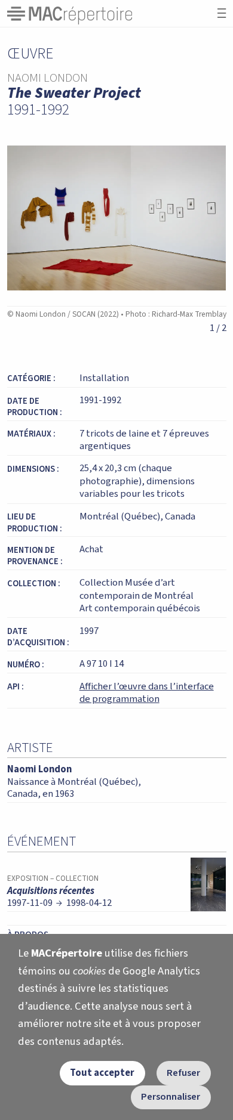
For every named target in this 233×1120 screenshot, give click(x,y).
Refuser (183, 1073)
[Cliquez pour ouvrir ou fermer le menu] (221, 13)
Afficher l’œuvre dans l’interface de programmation (146, 693)
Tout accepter (102, 1073)
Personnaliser (170, 1097)
